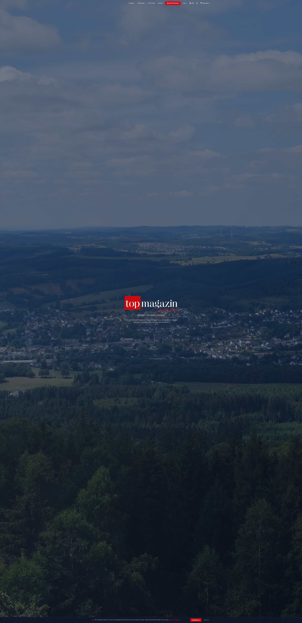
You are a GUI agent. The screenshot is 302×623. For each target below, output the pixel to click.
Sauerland (206, 3)
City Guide (141, 3)
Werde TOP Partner (173, 3)
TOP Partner (151, 3)
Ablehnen (206, 620)
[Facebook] (190, 3)
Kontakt (160, 3)
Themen (131, 3)
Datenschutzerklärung (175, 619)
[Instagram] (193, 3)
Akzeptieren (196, 620)
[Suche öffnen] (197, 3)
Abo (184, 3)
